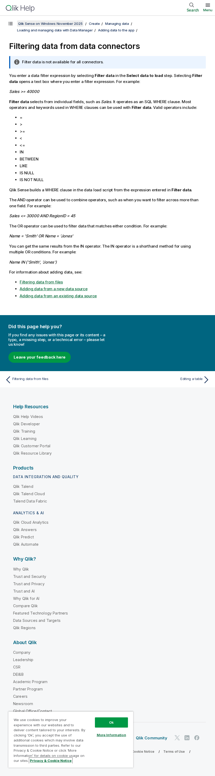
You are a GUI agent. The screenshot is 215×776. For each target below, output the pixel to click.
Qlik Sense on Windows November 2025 (50, 23)
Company (21, 652)
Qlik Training (24, 431)
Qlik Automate (26, 544)
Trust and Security (29, 576)
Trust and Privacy (29, 584)
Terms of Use (174, 751)
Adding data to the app (116, 30)
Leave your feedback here (40, 357)
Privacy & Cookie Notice (135, 751)
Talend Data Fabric (30, 501)
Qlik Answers (25, 529)
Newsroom (23, 703)
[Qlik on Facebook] (197, 738)
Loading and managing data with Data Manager (55, 30)
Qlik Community (151, 737)
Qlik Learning (24, 438)
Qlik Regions (24, 628)
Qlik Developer (26, 424)
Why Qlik (21, 569)
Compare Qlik (25, 606)
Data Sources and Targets (37, 620)
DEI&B (18, 674)
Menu (207, 10)
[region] (70, 739)
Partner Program (28, 689)
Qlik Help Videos (28, 416)
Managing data (117, 23)
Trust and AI (24, 591)
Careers (20, 696)
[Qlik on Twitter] (177, 738)
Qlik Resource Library (32, 453)
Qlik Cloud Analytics (31, 522)
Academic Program (30, 681)
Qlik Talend (23, 486)
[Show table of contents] (10, 24)
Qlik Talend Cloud (29, 494)
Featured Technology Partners (40, 613)
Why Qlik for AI (26, 598)
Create (94, 23)
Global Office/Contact (32, 711)
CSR (16, 667)
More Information (111, 735)
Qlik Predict (23, 537)
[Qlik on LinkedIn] (187, 738)
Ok (111, 722)
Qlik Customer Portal (31, 446)
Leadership (23, 659)
